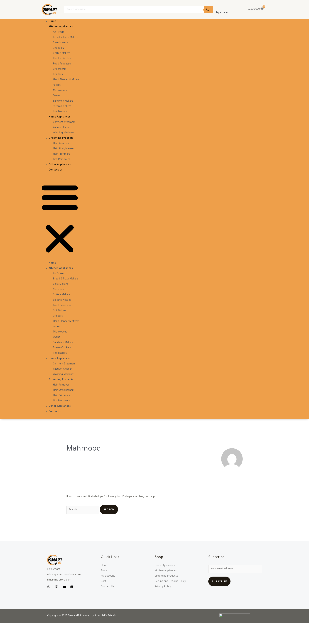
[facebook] (71, 587)
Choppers (58, 48)
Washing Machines (64, 133)
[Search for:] (83, 510)
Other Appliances (60, 164)
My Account (222, 13)
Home (52, 21)
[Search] (208, 9)
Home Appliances (59, 117)
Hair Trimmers (61, 154)
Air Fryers (59, 32)
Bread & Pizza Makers (65, 37)
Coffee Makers (61, 53)
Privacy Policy (163, 587)
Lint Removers (61, 159)
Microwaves (60, 90)
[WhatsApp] (48, 587)
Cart (103, 581)
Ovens (56, 95)
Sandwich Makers (63, 101)
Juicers (57, 85)
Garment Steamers (64, 122)
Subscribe (219, 581)
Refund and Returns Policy (170, 581)
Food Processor (62, 64)
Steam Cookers (62, 106)
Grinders (58, 74)
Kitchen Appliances (61, 27)
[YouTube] (64, 587)
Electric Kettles (62, 58)
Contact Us (56, 170)
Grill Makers (60, 69)
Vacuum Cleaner (62, 127)
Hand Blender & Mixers (66, 80)
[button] (59, 219)
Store (104, 571)
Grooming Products (61, 138)
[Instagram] (56, 587)
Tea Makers (60, 111)
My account (108, 576)
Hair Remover (61, 143)
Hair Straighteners (64, 148)
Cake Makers (60, 42)
